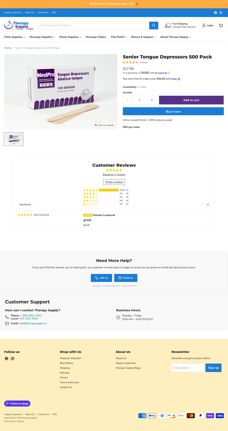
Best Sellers (66, 363)
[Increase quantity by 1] (152, 100)
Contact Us (43, 12)
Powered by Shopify (14, 421)
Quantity (127, 92)
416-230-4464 (28, 318)
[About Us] (114, 4)
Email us (128, 277)
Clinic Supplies (13, 37)
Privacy (64, 377)
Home (8, 47)
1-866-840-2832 (31, 315)
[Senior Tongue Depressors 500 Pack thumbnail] (13, 139)
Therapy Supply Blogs (128, 368)
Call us (104, 277)
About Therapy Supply (174, 37)
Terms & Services (69, 382)
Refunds (64, 372)
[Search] (153, 25)
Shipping (65, 368)
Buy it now (173, 112)
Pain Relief (118, 37)
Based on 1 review (114, 174)
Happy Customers (13, 12)
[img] (25, 215)
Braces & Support (142, 37)
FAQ (54, 12)
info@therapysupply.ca (33, 323)
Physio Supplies (69, 37)
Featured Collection (70, 358)
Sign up (213, 368)
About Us (29, 12)
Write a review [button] (114, 182)
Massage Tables (96, 37)
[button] (173, 72)
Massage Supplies (41, 37)
